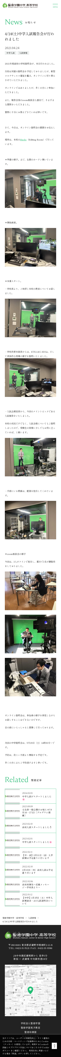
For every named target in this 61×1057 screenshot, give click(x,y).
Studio (23, 139)
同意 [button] (54, 1046)
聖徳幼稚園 (30, 1032)
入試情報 (32, 917)
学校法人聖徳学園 (30, 1023)
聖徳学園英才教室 (30, 1027)
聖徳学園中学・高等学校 (13, 917)
